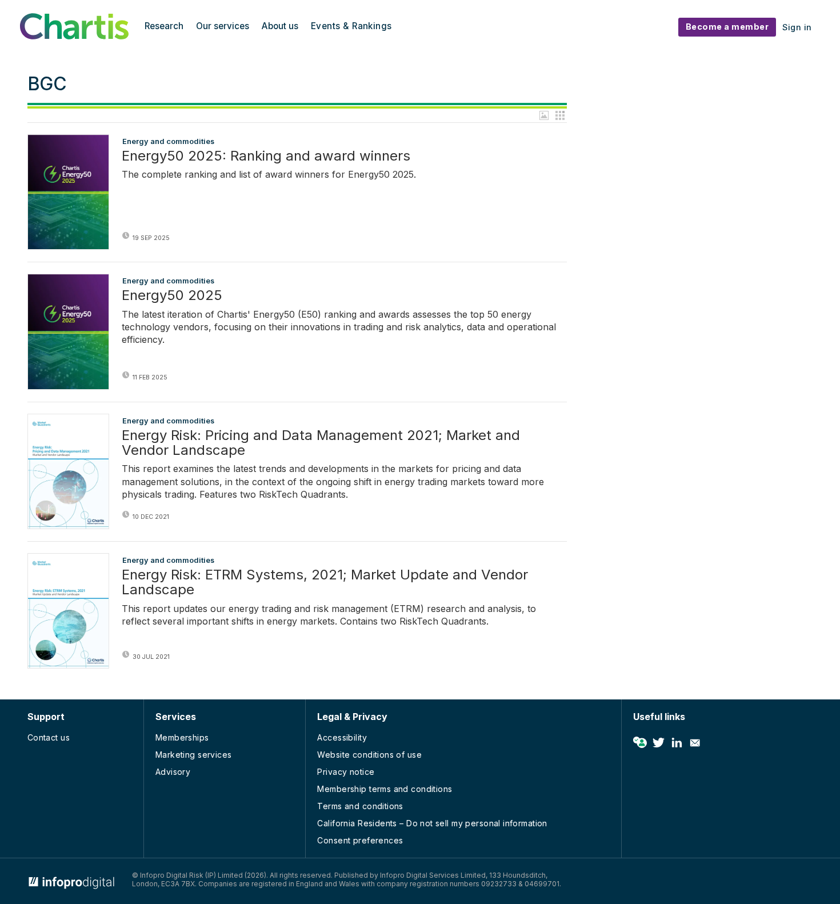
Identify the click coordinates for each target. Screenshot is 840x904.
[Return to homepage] (74, 36)
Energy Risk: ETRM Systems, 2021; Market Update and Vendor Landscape (325, 582)
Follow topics (640, 743)
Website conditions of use (369, 754)
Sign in (797, 27)
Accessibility (341, 737)
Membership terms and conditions (384, 789)
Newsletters (695, 743)
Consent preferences (360, 840)
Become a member (727, 26)
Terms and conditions (360, 806)
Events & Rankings (351, 26)
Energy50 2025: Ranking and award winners (266, 156)
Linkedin (676, 743)
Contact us (48, 737)
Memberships (182, 737)
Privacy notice (345, 772)
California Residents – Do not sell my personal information (432, 823)
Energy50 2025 (172, 295)
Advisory (172, 772)
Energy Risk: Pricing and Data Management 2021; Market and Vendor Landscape (321, 443)
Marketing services (193, 754)
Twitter (658, 743)
